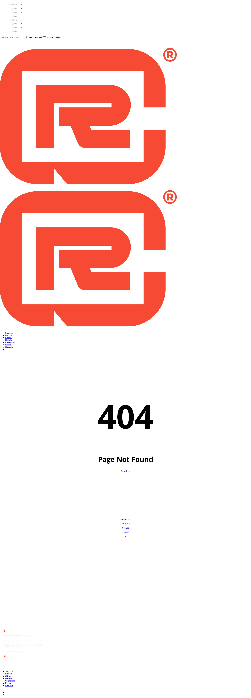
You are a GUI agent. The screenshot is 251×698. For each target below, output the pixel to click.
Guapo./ (14, 661)
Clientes (8, 676)
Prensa (8, 683)
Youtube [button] (125, 528)
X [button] (125, 537)
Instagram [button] (125, 523)
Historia (8, 678)
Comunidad (10, 681)
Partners (8, 674)
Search (57, 37)
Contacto (9, 685)
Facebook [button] (125, 532)
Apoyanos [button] (125, 519)
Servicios (9, 671)
